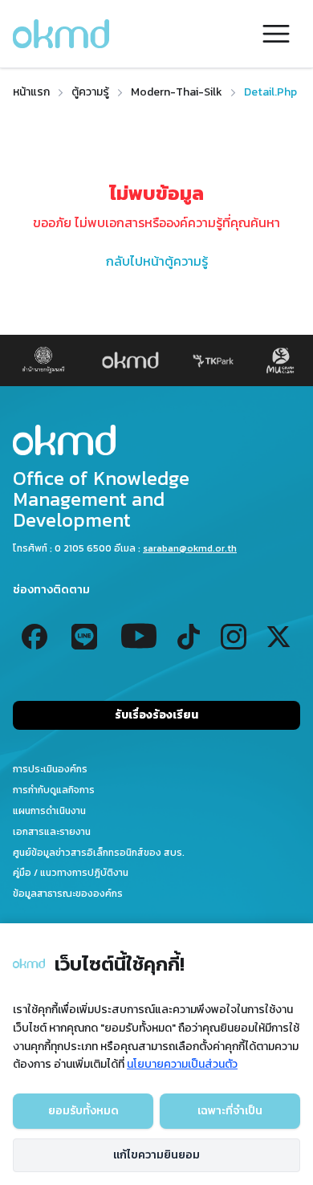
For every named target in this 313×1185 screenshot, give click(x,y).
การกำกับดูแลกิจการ (54, 790)
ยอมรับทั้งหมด (83, 1110)
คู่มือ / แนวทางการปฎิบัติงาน (70, 872)
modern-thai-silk (176, 92)
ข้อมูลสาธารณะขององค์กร (68, 893)
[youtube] (139, 637)
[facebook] (34, 637)
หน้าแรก (31, 92)
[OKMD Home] (156, 440)
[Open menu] (276, 34)
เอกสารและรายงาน (52, 832)
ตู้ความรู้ (90, 92)
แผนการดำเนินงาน (49, 811)
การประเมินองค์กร (50, 769)
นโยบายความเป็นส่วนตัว (182, 1064)
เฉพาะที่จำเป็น (229, 1110)
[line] (84, 637)
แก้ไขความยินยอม (156, 1154)
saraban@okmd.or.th (190, 548)
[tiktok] (189, 637)
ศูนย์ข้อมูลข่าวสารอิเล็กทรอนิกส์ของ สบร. (99, 852)
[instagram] (233, 637)
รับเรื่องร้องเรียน (156, 715)
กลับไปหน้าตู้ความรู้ (157, 261)
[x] (278, 637)
